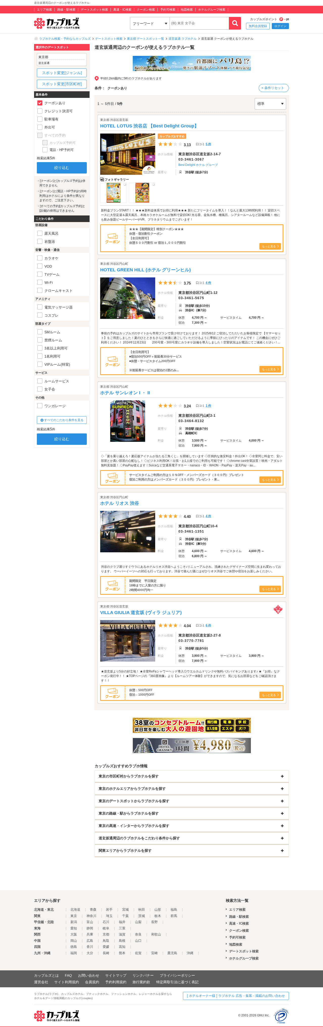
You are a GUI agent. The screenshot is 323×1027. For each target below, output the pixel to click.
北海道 (75, 909)
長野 (154, 922)
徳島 (73, 947)
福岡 (73, 953)
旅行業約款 (141, 982)
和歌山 (156, 934)
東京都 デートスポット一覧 (145, 38)
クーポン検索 (146, 9)
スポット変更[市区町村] (62, 84)
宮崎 (154, 953)
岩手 (109, 909)
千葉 (125, 916)
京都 (106, 934)
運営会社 (41, 982)
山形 (157, 909)
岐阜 (106, 928)
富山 (90, 922)
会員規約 (92, 982)
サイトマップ (115, 975)
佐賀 (138, 953)
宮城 (125, 909)
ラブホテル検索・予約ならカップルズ (65, 38)
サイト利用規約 (66, 982)
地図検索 (187, 9)
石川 (106, 922)
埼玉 (109, 916)
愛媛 (106, 947)
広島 (90, 941)
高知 (122, 947)
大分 (90, 953)
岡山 (73, 941)
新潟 (73, 922)
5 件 (208, 144)
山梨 (138, 922)
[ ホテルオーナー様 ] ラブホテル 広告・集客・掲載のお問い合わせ (236, 996)
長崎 (106, 953)
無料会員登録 (258, 26)
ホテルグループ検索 (211, 9)
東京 (73, 916)
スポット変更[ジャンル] (62, 73)
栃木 (157, 916)
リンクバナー (143, 975)
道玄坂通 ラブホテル (183, 38)
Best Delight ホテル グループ (198, 165)
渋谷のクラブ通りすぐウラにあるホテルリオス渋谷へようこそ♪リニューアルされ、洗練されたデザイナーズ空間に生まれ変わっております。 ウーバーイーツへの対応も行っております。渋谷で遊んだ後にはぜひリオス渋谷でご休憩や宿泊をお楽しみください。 (191, 569)
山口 (138, 941)
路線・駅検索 (66, 9)
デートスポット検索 (94, 9)
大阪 (73, 934)
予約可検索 (167, 9)
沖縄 (190, 953)
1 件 (208, 405)
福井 (122, 922)
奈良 (138, 934)
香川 (90, 947)
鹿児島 (172, 953)
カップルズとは (46, 975)
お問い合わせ (88, 975)
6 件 (208, 625)
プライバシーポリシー (177, 975)
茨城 (141, 916)
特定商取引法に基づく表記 (177, 982)
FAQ (68, 975)
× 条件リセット (272, 88)
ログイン (280, 26)
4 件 (208, 283)
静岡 (90, 928)
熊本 (122, 953)
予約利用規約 (115, 982)
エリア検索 (44, 9)
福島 (174, 909)
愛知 (73, 928)
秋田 (141, 909)
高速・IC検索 (122, 9)
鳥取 (106, 941)
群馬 (174, 916)
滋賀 (122, 934)
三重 (122, 928)
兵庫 (90, 934)
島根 (122, 941)
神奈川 (91, 916)
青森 (93, 909)
